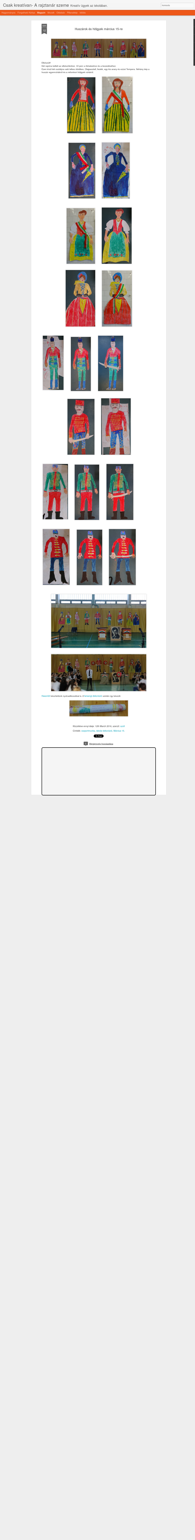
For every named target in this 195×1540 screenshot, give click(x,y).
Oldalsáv (61, 12)
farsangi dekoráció (93, 695)
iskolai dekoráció (104, 730)
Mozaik (51, 12)
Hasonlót (46, 695)
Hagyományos (8, 12)
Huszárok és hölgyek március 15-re (99, 29)
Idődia (83, 12)
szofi (122, 726)
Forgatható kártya (26, 12)
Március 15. (119, 730)
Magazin (41, 12)
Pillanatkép (72, 12)
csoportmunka (88, 730)
